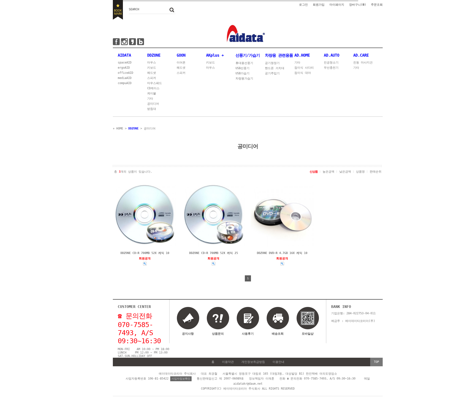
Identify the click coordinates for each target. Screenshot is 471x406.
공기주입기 (272, 73)
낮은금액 (345, 171)
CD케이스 (153, 88)
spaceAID (124, 62)
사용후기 (248, 333)
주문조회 (377, 4)
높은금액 (328, 171)
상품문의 (218, 333)
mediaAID (124, 78)
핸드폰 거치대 (274, 68)
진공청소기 (331, 62)
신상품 (314, 171)
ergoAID (124, 67)
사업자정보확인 (180, 378)
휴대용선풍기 (244, 63)
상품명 (360, 171)
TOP (376, 362)
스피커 (151, 78)
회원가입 (319, 4)
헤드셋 (151, 73)
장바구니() (357, 4)
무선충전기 (331, 67)
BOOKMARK (118, 10)
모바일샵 (308, 333)
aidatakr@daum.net (247, 383)
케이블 (151, 93)
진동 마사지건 (363, 62)
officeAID (125, 73)
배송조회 (278, 333)
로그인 (303, 4)
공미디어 (153, 103)
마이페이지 (336, 4)
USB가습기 (242, 73)
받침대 (151, 109)
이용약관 (228, 362)
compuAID (124, 83)
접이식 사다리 (304, 67)
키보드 (151, 67)
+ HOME (118, 128)
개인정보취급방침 (253, 362)
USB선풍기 (242, 68)
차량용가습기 (244, 78)
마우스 (151, 62)
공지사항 (188, 333)
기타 (150, 98)
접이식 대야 (302, 73)
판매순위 (375, 171)
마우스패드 (154, 83)
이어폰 (181, 62)
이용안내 (278, 362)
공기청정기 (272, 63)
